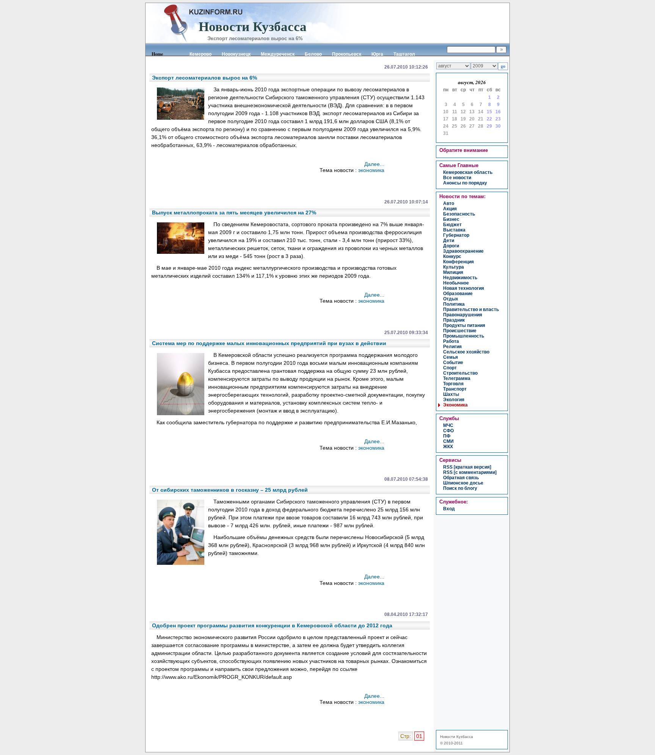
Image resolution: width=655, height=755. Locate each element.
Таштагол (404, 54)
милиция (453, 272)
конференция (458, 261)
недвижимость (460, 277)
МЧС (448, 425)
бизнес (451, 219)
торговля (453, 383)
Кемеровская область (467, 172)
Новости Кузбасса (456, 737)
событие (453, 362)
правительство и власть (471, 309)
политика (454, 304)
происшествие (459, 330)
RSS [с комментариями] (470, 472)
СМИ (448, 441)
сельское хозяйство (466, 352)
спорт (450, 367)
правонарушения (462, 314)
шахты (451, 394)
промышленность (463, 336)
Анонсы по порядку (465, 183)
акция (450, 208)
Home (157, 54)
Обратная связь (461, 477)
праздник (454, 320)
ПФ (446, 436)
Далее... (374, 164)
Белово (313, 54)
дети (448, 240)
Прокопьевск (346, 54)
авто (448, 203)
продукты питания (464, 325)
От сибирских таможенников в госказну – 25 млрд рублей (230, 490)
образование (458, 293)
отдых (450, 299)
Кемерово (201, 54)
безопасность (459, 214)
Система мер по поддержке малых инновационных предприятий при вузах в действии (269, 343)
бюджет (452, 224)
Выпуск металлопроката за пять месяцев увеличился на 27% (234, 212)
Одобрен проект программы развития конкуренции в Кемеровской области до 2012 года (272, 625)
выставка (454, 230)
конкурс (452, 256)
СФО (448, 430)
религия (452, 346)
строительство (460, 373)
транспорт (455, 389)
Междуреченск (278, 54)
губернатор (456, 235)
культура (453, 267)
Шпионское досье (463, 483)
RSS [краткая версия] (467, 467)
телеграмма (456, 378)
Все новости (457, 177)
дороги (451, 246)
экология (453, 399)
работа (451, 341)
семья (450, 357)
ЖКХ (448, 446)
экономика (371, 170)
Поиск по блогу (460, 488)
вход (449, 508)
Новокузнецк (236, 54)
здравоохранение (463, 251)
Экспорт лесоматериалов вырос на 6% (204, 78)
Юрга (377, 54)
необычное (456, 283)
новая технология (463, 288)
